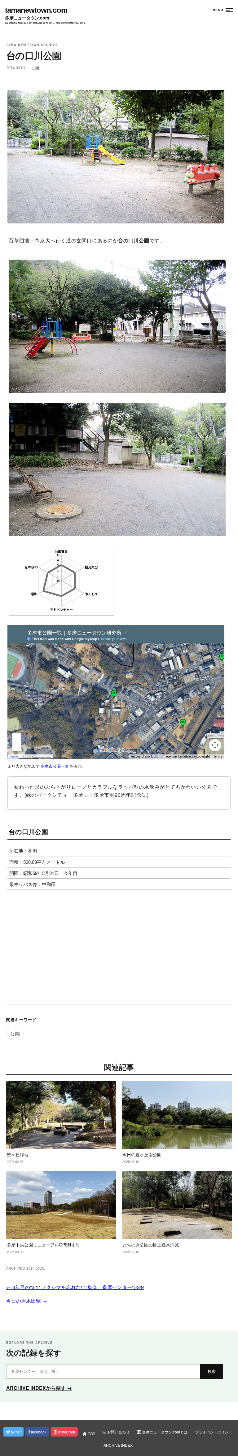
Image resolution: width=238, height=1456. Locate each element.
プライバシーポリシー (213, 1431)
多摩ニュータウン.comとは (164, 1431)
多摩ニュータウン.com (27, 17)
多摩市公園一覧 (55, 766)
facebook (38, 1431)
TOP (91, 1433)
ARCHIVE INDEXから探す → (39, 1387)
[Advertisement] (119, 948)
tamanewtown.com (36, 10)
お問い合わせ (118, 1431)
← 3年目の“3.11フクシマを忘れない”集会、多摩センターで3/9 (75, 1287)
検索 (212, 1371)
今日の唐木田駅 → (26, 1300)
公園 (35, 68)
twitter (15, 1431)
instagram (66, 1431)
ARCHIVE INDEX (118, 1445)
